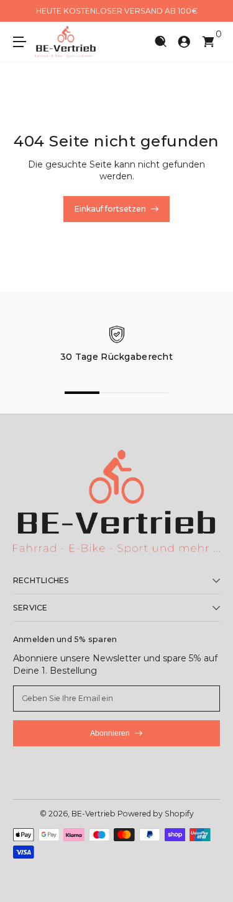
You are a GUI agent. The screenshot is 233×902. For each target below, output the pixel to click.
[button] (160, 42)
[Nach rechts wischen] (211, 11)
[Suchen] (160, 42)
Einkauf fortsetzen (110, 208)
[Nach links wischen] (21, 11)
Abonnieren (110, 733)
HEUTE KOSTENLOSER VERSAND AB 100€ (117, 11)
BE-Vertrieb (93, 813)
